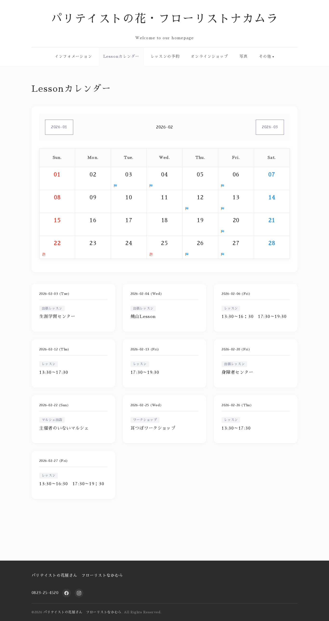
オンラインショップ (209, 56)
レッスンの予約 (165, 56)
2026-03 (270, 127)
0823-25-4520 (45, 593)
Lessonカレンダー (121, 56)
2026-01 (59, 127)
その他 (265, 56)
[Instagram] (79, 593)
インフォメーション (73, 56)
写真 (243, 56)
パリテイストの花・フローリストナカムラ (164, 18)
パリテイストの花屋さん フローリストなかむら (77, 575)
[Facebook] (66, 593)
